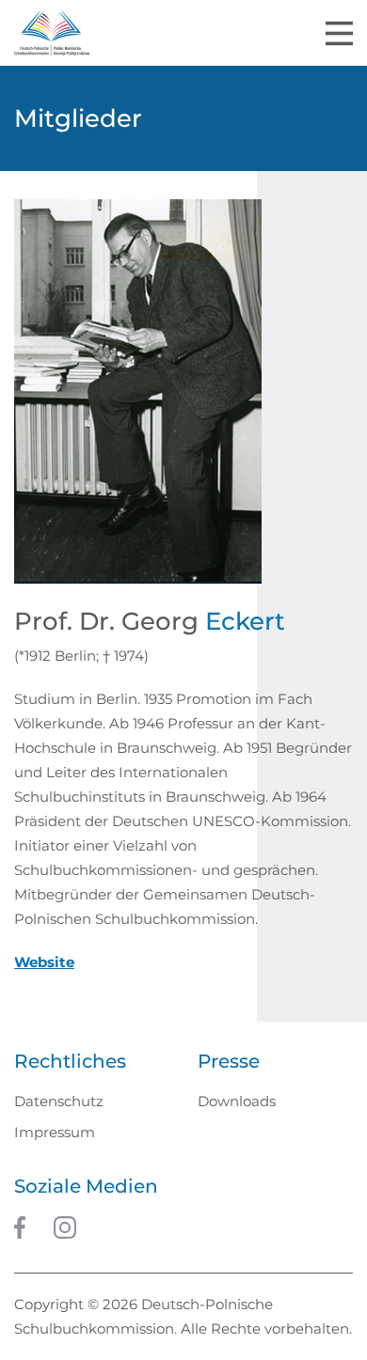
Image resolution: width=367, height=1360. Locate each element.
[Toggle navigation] (339, 33)
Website (44, 962)
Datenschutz (59, 1101)
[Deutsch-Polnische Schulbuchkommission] (51, 32)
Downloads (237, 1101)
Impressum (54, 1132)
